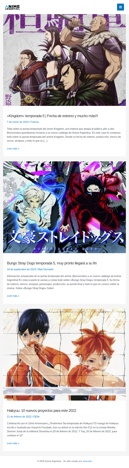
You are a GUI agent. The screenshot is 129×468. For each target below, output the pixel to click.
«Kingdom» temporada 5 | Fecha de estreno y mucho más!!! (52, 116)
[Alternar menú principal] (120, 7)
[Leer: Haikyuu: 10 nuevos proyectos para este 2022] (64, 354)
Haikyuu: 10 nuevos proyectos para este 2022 (41, 410)
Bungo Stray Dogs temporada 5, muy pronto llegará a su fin (52, 263)
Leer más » (13, 148)
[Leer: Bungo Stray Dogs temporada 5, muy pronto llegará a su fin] (64, 207)
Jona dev (87, 461)
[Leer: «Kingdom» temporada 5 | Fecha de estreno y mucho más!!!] (64, 59)
